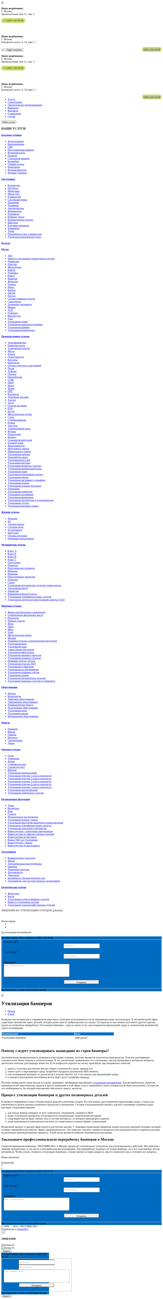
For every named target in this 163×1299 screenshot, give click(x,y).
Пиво (11, 626)
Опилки (12, 374)
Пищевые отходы (11, 606)
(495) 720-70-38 (152, 49)
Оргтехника (8, 179)
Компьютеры (15, 211)
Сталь (11, 417)
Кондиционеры (16, 144)
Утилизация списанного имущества (27, 828)
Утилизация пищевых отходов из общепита (31, 681)
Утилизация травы (18, 321)
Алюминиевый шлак (19, 428)
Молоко (12, 638)
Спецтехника (15, 102)
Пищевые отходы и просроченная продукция (32, 641)
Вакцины (13, 574)
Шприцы (13, 571)
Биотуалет (13, 532)
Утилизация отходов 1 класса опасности (29, 775)
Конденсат (13, 394)
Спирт (11, 582)
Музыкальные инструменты (23, 817)
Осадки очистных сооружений (24, 365)
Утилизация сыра (17, 646)
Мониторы (13, 191)
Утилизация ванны (18, 713)
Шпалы (12, 693)
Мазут (11, 385)
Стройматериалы (17, 420)
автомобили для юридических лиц (26, 878)
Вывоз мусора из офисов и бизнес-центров (31, 834)
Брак (10, 811)
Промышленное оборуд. (21, 705)
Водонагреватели (17, 170)
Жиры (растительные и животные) (26, 612)
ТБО (10, 255)
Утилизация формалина (20, 497)
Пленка (12, 284)
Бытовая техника (11, 135)
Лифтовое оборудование (21, 699)
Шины (11, 861)
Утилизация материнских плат (24, 237)
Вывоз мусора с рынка (20, 842)
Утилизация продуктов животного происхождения (35, 822)
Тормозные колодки (18, 869)
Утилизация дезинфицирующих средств (29, 596)
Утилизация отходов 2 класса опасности (29, 778)
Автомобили (8, 851)
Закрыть (7, 1251)
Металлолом (14, 267)
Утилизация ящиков (18, 327)
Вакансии (13, 107)
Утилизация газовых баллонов (24, 486)
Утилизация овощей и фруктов (24, 655)
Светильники (15, 740)
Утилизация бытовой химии (23, 506)
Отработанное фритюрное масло (25, 615)
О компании (14, 113)
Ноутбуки (13, 188)
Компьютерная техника (20, 219)
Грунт (11, 755)
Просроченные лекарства (21, 576)
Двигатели (13, 875)
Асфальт (12, 371)
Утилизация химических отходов (26, 793)
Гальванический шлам (20, 440)
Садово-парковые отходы (21, 298)
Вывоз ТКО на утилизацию (23, 840)
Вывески (12, 278)
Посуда (11, 295)
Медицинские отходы (13, 544)
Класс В (12, 556)
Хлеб (10, 632)
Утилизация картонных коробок (25, 324)
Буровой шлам (15, 443)
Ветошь (12, 431)
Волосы (5, 243)
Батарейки (13, 161)
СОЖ (11, 380)
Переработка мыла (18, 457)
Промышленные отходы (15, 336)
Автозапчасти (15, 872)
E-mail (11, 1014)
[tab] (81, 135)
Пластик (12, 264)
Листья (11, 293)
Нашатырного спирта (19, 451)
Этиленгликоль (16, 524)
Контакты (13, 110)
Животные (13, 893)
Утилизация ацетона (19, 454)
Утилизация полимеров (20, 494)
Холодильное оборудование (23, 707)
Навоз (11, 287)
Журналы (13, 281)
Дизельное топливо (18, 397)
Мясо (10, 629)
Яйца (10, 623)
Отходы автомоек (17, 405)
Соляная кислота (17, 764)
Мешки (12, 307)
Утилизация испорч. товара (23, 819)
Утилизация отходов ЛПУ (22, 663)
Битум (11, 411)
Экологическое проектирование (25, 105)
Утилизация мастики (19, 463)
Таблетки (13, 579)
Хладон (12, 400)
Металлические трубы (20, 414)
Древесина (13, 261)
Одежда (12, 814)
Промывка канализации (21, 538)
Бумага (11, 354)
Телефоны (13, 205)
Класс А (12, 551)
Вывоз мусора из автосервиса (24, 845)
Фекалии (12, 518)
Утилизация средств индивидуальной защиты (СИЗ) (36, 599)
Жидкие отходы (10, 512)
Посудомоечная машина (21, 150)
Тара (10, 318)
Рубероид (13, 313)
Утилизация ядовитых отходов (24, 465)
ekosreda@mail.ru (10, 26)
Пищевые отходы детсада (21, 661)
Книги (11, 275)
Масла (11, 351)
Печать (11, 1011)
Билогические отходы (13, 887)
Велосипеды (14, 696)
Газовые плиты (16, 164)
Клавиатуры (14, 196)
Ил (9, 521)
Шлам (11, 388)
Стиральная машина (19, 158)
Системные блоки (17, 199)
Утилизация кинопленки (21, 330)
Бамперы (12, 866)
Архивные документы (20, 304)
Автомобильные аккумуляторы (25, 863)
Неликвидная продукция (15, 799)
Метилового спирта (18, 448)
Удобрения (13, 758)
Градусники (14, 562)
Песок (11, 368)
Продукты (13, 618)
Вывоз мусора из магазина (22, 837)
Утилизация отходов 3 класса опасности (29, 781)
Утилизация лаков (17, 471)
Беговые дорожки (17, 172)
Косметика (13, 808)
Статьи (11, 116)
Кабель (11, 270)
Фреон (11, 761)
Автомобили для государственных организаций (34, 881)
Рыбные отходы (16, 620)
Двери (11, 743)
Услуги (11, 99)
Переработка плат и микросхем (25, 234)
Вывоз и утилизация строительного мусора (31, 258)
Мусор (5, 249)
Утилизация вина (17, 643)
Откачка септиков (17, 535)
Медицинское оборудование (23, 716)
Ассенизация (15, 530)
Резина (11, 422)
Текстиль (13, 425)
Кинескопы (14, 167)
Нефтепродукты (16, 345)
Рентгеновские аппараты (21, 568)
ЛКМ (10, 382)
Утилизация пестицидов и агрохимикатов (30, 500)
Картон (12, 290)
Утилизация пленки (18, 483)
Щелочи (12, 770)
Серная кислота (16, 767)
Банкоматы (14, 228)
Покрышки (14, 488)
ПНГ (10, 391)
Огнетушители (16, 357)
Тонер (11, 231)
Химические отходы (19, 348)
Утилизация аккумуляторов (23, 790)
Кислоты (12, 359)
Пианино (13, 729)
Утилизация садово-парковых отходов (28, 899)
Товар (11, 805)
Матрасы (12, 737)
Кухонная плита (16, 152)
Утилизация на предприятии (23, 669)
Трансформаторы (17, 342)
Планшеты (13, 214)
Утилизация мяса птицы (21, 652)
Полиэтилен (14, 434)
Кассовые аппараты (18, 225)
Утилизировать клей (19, 460)
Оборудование (9, 687)
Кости (11, 896)
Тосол (11, 402)
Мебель (5, 722)
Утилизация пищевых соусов (23, 672)
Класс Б (12, 553)
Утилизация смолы (18, 477)
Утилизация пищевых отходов (24, 658)
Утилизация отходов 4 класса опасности (29, 784)
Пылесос (12, 155)
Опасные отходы (11, 749)
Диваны (12, 734)
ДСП (10, 310)
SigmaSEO (22, 1229)
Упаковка (13, 273)
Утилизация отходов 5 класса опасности (29, 787)
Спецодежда (14, 301)
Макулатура (14, 316)
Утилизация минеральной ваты (25, 468)
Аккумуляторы (16, 208)
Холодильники (16, 141)
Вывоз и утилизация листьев (23, 902)
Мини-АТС (14, 194)
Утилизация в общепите (21, 666)
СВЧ (10, 147)
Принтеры (13, 202)
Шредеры (13, 222)
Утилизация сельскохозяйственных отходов (31, 905)
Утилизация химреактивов (22, 773)
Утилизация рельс (17, 710)
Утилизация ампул (18, 588)
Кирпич (12, 437)
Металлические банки (20, 635)
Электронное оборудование (23, 702)
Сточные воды (16, 527)
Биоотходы (14, 362)
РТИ (10, 408)
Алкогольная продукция (21, 649)
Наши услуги (9, 122)
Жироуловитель (16, 445)
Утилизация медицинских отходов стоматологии (34, 585)
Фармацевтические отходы (22, 594)
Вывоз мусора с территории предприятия (30, 831)
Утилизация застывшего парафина (26, 480)
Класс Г (12, 559)
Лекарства (13, 591)
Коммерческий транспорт (21, 858)
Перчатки (13, 565)
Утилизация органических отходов (27, 678)
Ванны (11, 731)
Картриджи (14, 185)
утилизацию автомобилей (107, 1082)
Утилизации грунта (18, 503)
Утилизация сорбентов (20, 491)
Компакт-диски (16, 217)
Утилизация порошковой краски (25, 474)
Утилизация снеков (18, 675)
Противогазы (15, 377)
